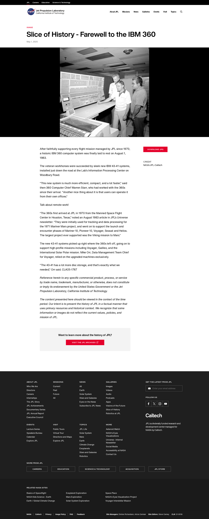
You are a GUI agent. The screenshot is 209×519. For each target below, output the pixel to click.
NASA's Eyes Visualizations (112, 434)
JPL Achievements (35, 405)
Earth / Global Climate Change (41, 500)
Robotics (83, 456)
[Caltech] (154, 415)
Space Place (111, 493)
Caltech (38, 514)
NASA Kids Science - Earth (39, 496)
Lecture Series (33, 429)
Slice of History (113, 409)
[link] (104, 92)
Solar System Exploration (78, 500)
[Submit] (149, 388)
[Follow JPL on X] (154, 404)
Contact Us (111, 454)
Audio (108, 394)
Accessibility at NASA (116, 450)
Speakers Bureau (34, 433)
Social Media (112, 446)
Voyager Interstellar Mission (118, 500)
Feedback (81, 514)
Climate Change (86, 444)
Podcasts (110, 397)
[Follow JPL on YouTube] (165, 404)
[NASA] (31, 11)
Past (55, 390)
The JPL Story (33, 401)
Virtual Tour (58, 433)
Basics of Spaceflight (36, 493)
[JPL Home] (50, 11)
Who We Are (32, 386)
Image (30, 27)
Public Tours (58, 429)
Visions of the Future (115, 405)
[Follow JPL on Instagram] (160, 404)
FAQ (71, 514)
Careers (30, 394)
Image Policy (60, 514)
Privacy (48, 514)
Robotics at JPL (113, 413)
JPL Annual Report (35, 413)
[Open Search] (181, 12)
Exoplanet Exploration (76, 493)
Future (56, 394)
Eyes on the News (87, 401)
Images (109, 386)
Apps (108, 401)
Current (56, 386)
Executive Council (35, 417)
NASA (29, 514)
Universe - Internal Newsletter (114, 441)
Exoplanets (84, 448)
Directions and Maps (62, 436)
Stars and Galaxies (88, 397)
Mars (81, 436)
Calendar (31, 436)
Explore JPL (32, 440)
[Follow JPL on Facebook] (148, 404)
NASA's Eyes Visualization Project (121, 496)
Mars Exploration (74, 496)
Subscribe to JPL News (90, 405)
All (54, 397)
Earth (82, 390)
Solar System (85, 394)
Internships (32, 397)
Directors (31, 390)
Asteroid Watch (113, 429)
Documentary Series (36, 409)
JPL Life (83, 429)
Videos (109, 390)
